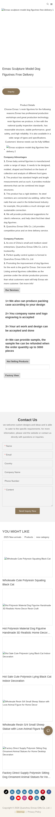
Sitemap (20, 812)
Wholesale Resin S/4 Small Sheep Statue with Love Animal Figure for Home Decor (27, 727)
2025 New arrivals (12, 537)
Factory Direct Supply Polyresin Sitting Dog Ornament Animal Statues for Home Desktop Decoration (27, 775)
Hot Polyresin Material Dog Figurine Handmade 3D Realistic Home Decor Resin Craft (25, 631)
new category (42, 537)
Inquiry (11, 91)
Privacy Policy (34, 812)
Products (28, 537)
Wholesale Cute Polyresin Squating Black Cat (24, 582)
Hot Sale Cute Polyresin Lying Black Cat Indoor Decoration (26, 678)
